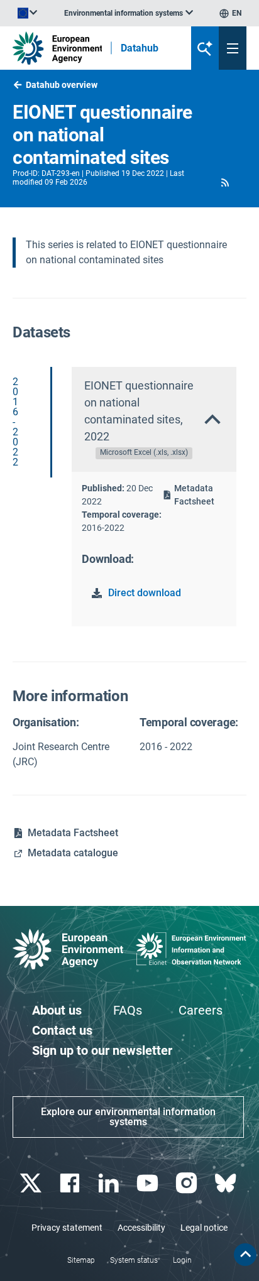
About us (57, 1010)
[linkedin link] (110, 1183)
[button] (225, 182)
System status (134, 1260)
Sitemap (81, 1260)
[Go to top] (245, 1254)
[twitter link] (32, 1183)
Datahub (139, 48)
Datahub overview (61, 85)
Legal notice (204, 1228)
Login (182, 1260)
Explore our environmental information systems (128, 1117)
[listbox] (128, 13)
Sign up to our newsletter (102, 1050)
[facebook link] (71, 1183)
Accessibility (141, 1228)
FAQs (127, 1010)
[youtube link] (149, 1183)
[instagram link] (188, 1183)
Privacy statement (66, 1228)
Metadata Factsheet (194, 494)
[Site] (57, 48)
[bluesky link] (227, 1183)
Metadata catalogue (73, 853)
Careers (201, 1010)
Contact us (62, 1030)
